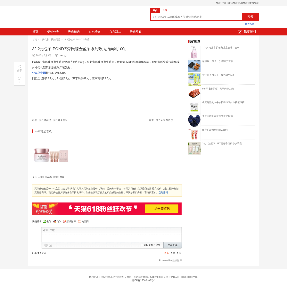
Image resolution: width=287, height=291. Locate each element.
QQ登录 (243, 3)
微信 (48, 221)
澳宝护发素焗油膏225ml (215, 129)
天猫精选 (74, 31)
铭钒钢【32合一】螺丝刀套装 (217, 61)
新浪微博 (71, 221)
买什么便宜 (169, 277)
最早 (172, 253)
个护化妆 (44, 39)
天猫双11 (135, 31)
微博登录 (254, 3)
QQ (59, 221)
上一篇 (147, 120)
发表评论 (173, 245)
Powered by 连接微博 (170, 260)
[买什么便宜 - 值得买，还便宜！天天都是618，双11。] (57, 18)
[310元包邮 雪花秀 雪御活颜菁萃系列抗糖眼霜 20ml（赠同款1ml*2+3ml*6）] (51, 155)
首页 (35, 31)
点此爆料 (163, 192)
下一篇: (164, 120)
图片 (50, 245)
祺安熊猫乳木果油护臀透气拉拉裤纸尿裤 (223, 102)
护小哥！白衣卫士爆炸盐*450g (218, 75)
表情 (46, 245)
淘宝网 (85, 221)
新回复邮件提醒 (152, 245)
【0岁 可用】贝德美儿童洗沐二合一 (220, 47)
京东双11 (115, 31)
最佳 (178, 253)
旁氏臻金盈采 (60, 120)
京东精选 (94, 31)
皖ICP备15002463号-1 (144, 280)
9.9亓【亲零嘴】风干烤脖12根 (218, 88)
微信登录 (233, 3)
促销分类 (53, 31)
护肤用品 (55, 39)
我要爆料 (250, 31)
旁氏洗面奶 (45, 120)
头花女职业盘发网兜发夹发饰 (217, 116)
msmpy (63, 55)
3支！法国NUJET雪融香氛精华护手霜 (222, 143)
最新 (166, 253)
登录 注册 (221, 3)
